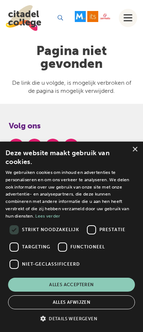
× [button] (135, 149)
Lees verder (47, 216)
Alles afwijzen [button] (72, 302)
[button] (60, 18)
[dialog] (71, 237)
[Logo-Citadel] (23, 18)
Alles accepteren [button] (71, 284)
